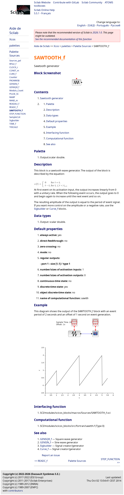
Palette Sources (14, 53)
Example (51, 127)
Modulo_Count (16, 90)
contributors (15, 490)
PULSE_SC (14, 93)
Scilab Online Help (44, 10)
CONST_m (14, 70)
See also (50, 144)
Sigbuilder (14, 120)
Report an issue (51, 455)
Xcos (12, 39)
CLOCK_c (13, 67)
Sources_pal (15, 60)
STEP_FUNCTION (17, 113)
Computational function (59, 138)
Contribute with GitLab (66, 2)
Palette (50, 104)
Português (103, 25)
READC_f (13, 107)
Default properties (56, 121)
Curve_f (53, 208)
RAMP (12, 97)
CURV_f (12, 73)
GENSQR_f (14, 87)
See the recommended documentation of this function (63, 39)
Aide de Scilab (15, 30)
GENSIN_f (14, 83)
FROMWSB (14, 80)
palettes (14, 45)
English (81, 25)
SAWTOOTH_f (16, 110)
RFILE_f (12, 63)
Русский (115, 25)
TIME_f (12, 123)
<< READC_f (40, 461)
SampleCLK (14, 117)
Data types (52, 115)
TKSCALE (13, 127)
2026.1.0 (97, 32)
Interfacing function (57, 132)
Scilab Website (42, 2)
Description (52, 109)
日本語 (91, 25)
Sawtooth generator (51, 98)
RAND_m (13, 100)
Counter (13, 77)
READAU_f (14, 103)
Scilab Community (92, 2)
